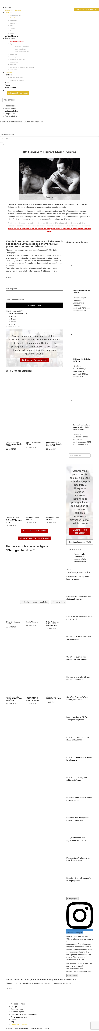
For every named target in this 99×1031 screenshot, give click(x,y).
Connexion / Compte (13, 10)
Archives (8, 13)
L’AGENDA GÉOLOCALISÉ (16, 41)
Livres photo (13, 69)
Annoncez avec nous (19, 1017)
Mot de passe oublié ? (14, 311)
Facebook (10, 106)
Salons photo (13, 54)
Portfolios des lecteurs (16, 77)
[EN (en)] (82, 7)
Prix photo (13, 64)
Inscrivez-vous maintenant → (17, 314)
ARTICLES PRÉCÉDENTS (34, 531)
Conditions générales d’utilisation (23, 1014)
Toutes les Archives (15, 15)
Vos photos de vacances (17, 80)
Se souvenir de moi (15, 299)
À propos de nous (18, 1004)
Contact (8, 85)
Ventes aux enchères (16, 31)
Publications (13, 20)
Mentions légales (17, 1012)
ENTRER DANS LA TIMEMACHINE (34, 538)
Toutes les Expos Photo (21, 46)
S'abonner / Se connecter (34, 360)
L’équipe (14, 1006)
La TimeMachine (11, 36)
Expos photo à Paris (20, 49)
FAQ (7, 83)
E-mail (8, 278)
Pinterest (11, 116)
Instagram (11, 111)
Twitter (10, 108)
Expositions (13, 23)
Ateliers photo (14, 62)
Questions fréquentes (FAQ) (80, 542)
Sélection (8, 72)
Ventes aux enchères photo (18, 59)
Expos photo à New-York (22, 51)
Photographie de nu (20, 550)
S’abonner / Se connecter (18, 93)
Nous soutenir (10, 88)
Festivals (12, 28)
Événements (10, 38)
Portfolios (8, 75)
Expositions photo (15, 44)
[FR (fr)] (82, 4)
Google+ (10, 114)
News (11, 25)
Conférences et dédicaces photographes (22, 67)
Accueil (8, 7)
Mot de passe (11, 289)
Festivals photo (14, 57)
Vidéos (12, 33)
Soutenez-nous (17, 1009)
